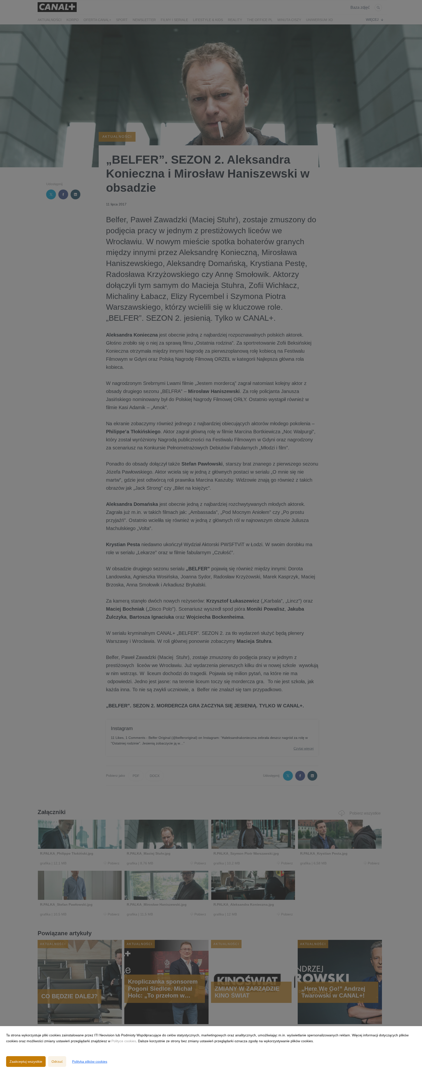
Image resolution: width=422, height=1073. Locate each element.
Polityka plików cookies (89, 1061)
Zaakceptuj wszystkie (26, 1061)
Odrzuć (57, 1061)
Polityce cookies (123, 1041)
